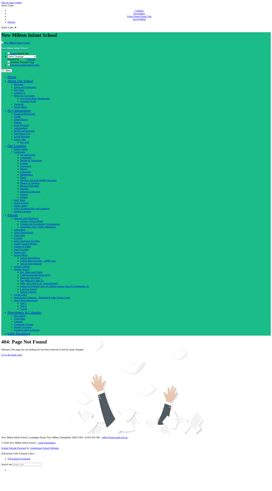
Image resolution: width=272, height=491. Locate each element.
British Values (21, 149)
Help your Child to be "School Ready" (39, 283)
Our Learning (17, 146)
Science (24, 194)
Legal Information (47, 442)
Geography (25, 166)
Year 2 (23, 306)
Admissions (20, 229)
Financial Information (24, 114)
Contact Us (19, 93)
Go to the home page (11, 355)
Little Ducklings (19, 333)
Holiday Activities (23, 327)
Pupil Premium (21, 125)
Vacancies (19, 104)
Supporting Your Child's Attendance (38, 227)
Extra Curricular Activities (27, 241)
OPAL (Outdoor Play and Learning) (32, 208)
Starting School (21, 269)
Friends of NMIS (22, 246)
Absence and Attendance (26, 218)
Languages (25, 171)
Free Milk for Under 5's (32, 280)
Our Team (19, 90)
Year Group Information (26, 300)
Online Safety (21, 205)
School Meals (20, 255)
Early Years (19, 200)
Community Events (23, 324)
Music (23, 177)
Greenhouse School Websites (44, 448)
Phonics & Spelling (29, 183)
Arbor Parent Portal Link (139, 16)
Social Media (139, 19)
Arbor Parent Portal (23, 232)
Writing (24, 197)
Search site (6, 464)
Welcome (18, 84)
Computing (25, 157)
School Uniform (22, 266)
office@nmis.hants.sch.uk (115, 437)
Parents (13, 215)
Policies (11, 22)
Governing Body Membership (35, 98)
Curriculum (19, 152)
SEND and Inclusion (24, 131)
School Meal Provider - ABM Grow (38, 260)
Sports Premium (22, 136)
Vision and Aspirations (25, 87)
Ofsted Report (21, 119)
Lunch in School (28, 289)
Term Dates (19, 318)
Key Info (24, 142)
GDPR (17, 116)
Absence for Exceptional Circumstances (40, 224)
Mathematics (26, 174)
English (24, 163)
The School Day (22, 133)
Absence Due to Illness (31, 221)
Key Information (19, 110)
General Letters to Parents (27, 330)
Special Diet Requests (31, 263)
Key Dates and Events (31, 272)
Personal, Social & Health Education (38, 180)
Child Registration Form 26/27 (35, 275)
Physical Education (29, 186)
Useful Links (20, 294)
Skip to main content (11, 2)
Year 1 (23, 303)
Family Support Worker (25, 244)
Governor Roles (28, 101)
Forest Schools (21, 203)
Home (12, 77)
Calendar (139, 10)
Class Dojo (19, 235)
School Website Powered (13, 448)
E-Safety (18, 238)
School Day (20, 252)
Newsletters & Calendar (24, 312)
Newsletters (139, 13)
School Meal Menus (30, 258)
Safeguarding (20, 128)
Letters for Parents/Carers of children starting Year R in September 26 (54, 286)
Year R (23, 309)
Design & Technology (31, 160)
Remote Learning (22, 211)
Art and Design (27, 154)
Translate (30, 59)
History (24, 169)
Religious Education (30, 191)
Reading (24, 188)
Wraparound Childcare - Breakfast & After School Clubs (42, 297)
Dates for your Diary (30, 277)
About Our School (20, 81)
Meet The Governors (24, 95)
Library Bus (20, 139)
